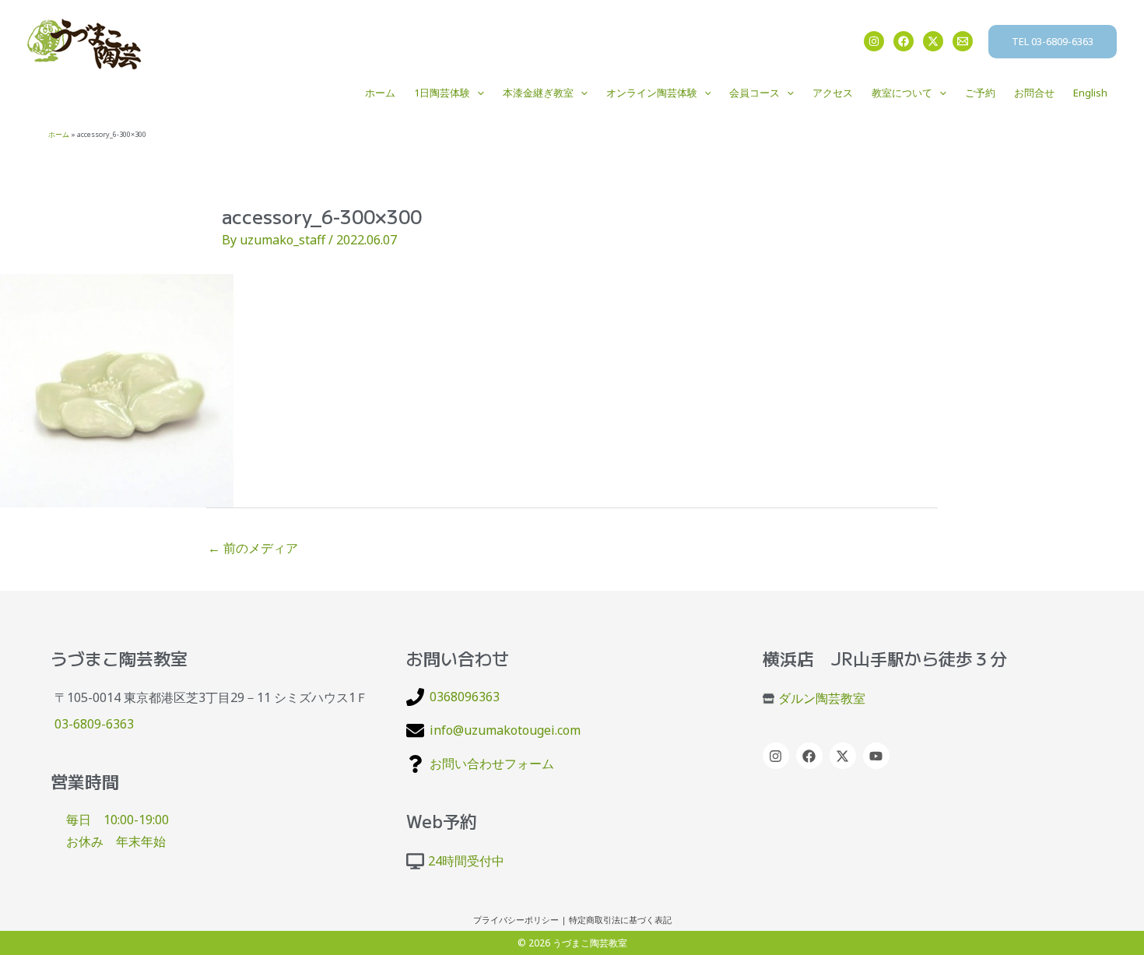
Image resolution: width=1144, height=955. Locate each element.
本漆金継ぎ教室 (538, 93)
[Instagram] (874, 41)
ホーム (380, 93)
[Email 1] (963, 41)
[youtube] (878, 756)
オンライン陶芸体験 (651, 93)
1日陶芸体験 (442, 93)
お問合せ (1034, 93)
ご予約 (980, 93)
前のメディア (253, 547)
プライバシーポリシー (516, 920)
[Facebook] (903, 41)
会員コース (754, 93)
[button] (1052, 41)
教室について (902, 93)
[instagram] (778, 756)
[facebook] (811, 756)
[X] (933, 41)
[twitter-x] (845, 756)
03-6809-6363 (94, 723)
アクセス (832, 93)
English (1090, 93)
